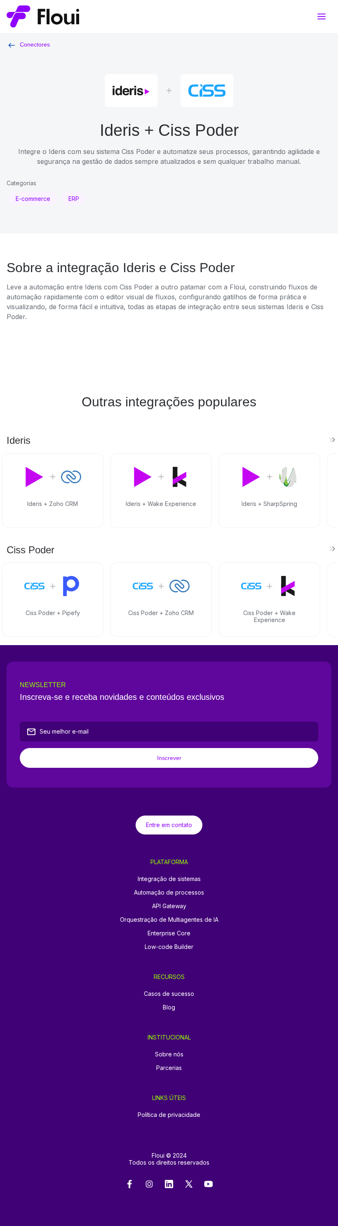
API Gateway (169, 905)
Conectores (35, 44)
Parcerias (169, 1067)
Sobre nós (169, 1054)
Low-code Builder (169, 946)
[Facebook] (129, 1184)
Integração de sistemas (169, 878)
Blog (169, 1007)
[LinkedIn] (169, 1184)
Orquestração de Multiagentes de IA (169, 919)
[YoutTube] (208, 1184)
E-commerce (33, 198)
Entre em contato (169, 824)
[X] (189, 1184)
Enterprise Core (169, 933)
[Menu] (321, 16)
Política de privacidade (169, 1114)
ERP (73, 198)
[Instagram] (149, 1184)
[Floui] (169, 17)
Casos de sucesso (169, 993)
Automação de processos (169, 892)
